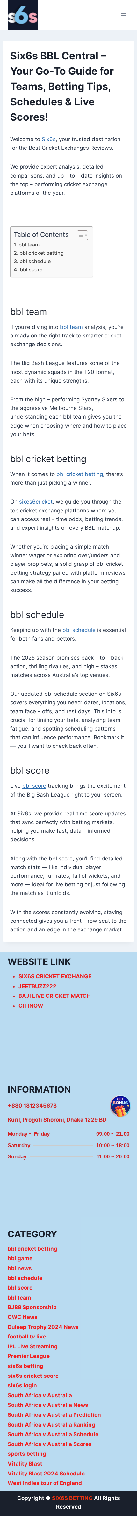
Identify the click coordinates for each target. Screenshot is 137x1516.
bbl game (20, 1258)
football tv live (27, 1336)
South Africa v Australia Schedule (53, 1434)
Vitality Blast (25, 1463)
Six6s (49, 139)
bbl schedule (35, 261)
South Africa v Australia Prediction (54, 1415)
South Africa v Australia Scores (50, 1444)
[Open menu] (123, 15)
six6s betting (25, 1366)
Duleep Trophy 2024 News (43, 1327)
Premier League (29, 1356)
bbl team (29, 244)
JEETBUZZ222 (37, 986)
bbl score (31, 269)
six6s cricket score (33, 1376)
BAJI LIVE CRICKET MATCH (54, 996)
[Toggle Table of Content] (79, 235)
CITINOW (30, 1006)
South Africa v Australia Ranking (51, 1424)
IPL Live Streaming (33, 1346)
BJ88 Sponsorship (32, 1307)
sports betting (27, 1454)
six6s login (22, 1385)
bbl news (20, 1268)
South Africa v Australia (40, 1395)
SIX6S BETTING (72, 1498)
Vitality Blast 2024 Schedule (46, 1473)
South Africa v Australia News (48, 1405)
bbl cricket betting (41, 253)
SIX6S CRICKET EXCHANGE (54, 976)
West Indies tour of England (45, 1483)
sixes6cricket (36, 501)
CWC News (23, 1317)
